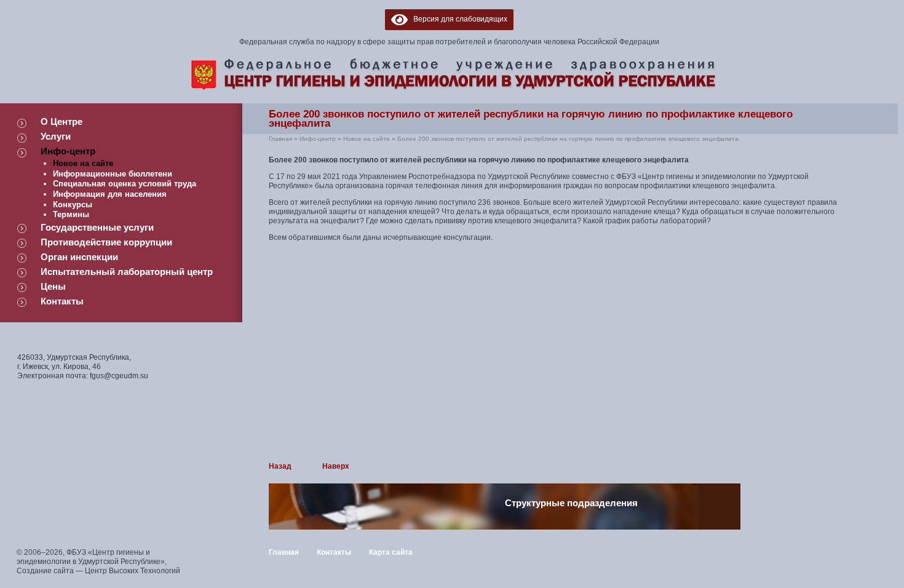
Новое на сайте (83, 163)
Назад (280, 466)
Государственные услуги (97, 227)
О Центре (61, 121)
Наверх (335, 466)
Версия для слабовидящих (457, 19)
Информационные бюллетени (112, 173)
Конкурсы (72, 204)
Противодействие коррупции (106, 242)
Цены (53, 286)
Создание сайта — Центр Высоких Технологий (98, 570)
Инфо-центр (68, 151)
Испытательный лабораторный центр (127, 271)
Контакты (62, 301)
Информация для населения (110, 194)
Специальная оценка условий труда (124, 183)
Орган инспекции (79, 257)
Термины (71, 214)
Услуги (56, 136)
